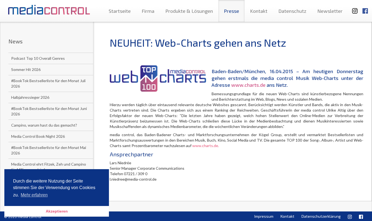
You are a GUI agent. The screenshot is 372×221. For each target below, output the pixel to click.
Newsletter (330, 11)
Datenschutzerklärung (321, 216)
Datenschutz (292, 11)
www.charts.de (248, 85)
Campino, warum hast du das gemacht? (44, 125)
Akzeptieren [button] (57, 211)
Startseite (120, 11)
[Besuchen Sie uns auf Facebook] (365, 8)
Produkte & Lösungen (189, 11)
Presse (231, 11)
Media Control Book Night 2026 (38, 136)
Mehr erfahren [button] (34, 195)
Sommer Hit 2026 (26, 69)
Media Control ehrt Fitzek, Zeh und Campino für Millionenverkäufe (48, 167)
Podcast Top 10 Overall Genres (38, 58)
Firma (148, 11)
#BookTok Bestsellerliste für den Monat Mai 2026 (48, 150)
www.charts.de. (205, 145)
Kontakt (258, 11)
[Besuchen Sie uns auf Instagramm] (353, 8)
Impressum (263, 216)
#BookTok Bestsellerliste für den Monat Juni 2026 (49, 111)
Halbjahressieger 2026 (30, 97)
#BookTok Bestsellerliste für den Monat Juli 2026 (48, 83)
